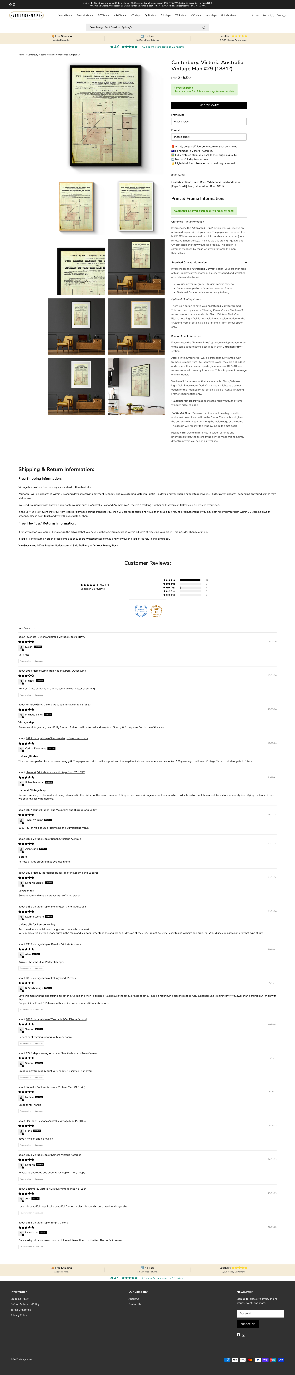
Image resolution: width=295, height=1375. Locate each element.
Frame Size (177, 115)
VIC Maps (196, 15)
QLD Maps (151, 15)
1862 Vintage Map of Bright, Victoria (47, 1222)
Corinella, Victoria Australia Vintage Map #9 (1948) (55, 1087)
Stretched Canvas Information (189, 262)
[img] (96, 585)
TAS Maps (181, 15)
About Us (133, 1299)
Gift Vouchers (228, 15)
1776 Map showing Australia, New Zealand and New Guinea (61, 1053)
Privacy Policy (19, 1315)
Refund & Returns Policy (25, 1304)
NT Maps (136, 15)
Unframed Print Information (187, 221)
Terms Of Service (21, 1310)
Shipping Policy (20, 1299)
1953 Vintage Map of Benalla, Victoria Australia (53, 839)
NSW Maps (120, 15)
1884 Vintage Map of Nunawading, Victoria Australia (57, 738)
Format (175, 130)
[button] (169, 580)
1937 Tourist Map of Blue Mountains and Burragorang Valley (61, 810)
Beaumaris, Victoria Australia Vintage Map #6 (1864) (56, 1189)
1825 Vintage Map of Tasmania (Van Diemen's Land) (56, 1019)
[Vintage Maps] (26, 15)
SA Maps (166, 15)
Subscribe (248, 1324)
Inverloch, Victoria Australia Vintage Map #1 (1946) (56, 637)
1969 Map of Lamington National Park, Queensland (56, 670)
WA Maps (211, 15)
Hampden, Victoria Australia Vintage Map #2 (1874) (56, 1121)
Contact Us (134, 1304)
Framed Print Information (186, 336)
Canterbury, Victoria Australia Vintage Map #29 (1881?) (54, 54)
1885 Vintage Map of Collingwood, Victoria (51, 978)
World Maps (65, 15)
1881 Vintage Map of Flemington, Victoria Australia (56, 906)
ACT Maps (103, 15)
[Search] (204, 27)
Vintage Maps (25, 1359)
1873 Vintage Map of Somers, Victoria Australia (53, 1155)
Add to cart (209, 105)
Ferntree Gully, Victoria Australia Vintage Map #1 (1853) (58, 704)
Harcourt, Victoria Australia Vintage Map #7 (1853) (55, 772)
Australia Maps (85, 15)
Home (21, 54)
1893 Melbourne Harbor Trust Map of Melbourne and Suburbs (62, 873)
